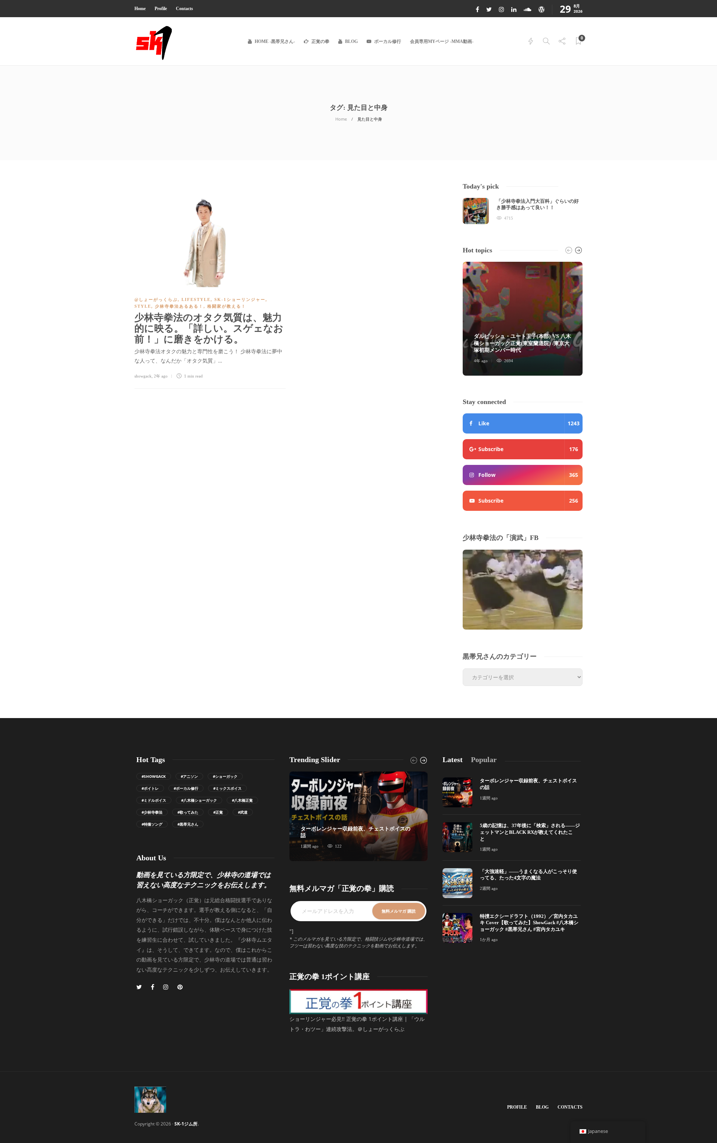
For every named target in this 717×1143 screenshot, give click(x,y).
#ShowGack (154, 776)
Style (142, 306)
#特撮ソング (152, 824)
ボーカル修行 (387, 41)
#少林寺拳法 (152, 812)
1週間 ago (310, 846)
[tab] (453, 759)
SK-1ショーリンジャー (240, 299)
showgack (143, 376)
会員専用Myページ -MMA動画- (442, 41)
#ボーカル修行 (186, 788)
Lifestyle (196, 299)
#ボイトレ (150, 788)
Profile (161, 8)
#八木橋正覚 (242, 800)
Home (140, 8)
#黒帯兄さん (187, 824)
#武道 (243, 812)
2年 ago (161, 376)
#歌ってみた (187, 812)
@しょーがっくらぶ (156, 299)
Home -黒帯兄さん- (275, 41)
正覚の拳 (320, 41)
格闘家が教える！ (226, 306)
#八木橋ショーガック (199, 800)
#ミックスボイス (227, 788)
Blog (351, 41)
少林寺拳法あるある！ (179, 306)
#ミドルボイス (154, 800)
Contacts (184, 8)
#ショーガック (225, 776)
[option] (523, 211)
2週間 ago (489, 888)
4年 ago (481, 360)
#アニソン (189, 776)
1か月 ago (489, 939)
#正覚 (218, 812)
